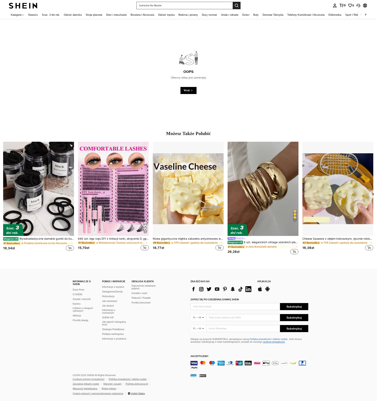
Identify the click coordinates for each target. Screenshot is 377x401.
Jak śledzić (108, 305)
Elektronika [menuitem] (335, 14)
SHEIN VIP (108, 317)
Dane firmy (78, 289)
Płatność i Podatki (141, 298)
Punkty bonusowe (141, 302)
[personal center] (334, 5)
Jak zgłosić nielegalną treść (114, 323)
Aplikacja (264, 281)
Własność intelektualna (85, 388)
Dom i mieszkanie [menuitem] (116, 14)
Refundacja (108, 296)
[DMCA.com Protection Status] (202, 375)
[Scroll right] (365, 15)
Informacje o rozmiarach (108, 311)
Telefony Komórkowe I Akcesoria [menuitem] (306, 14)
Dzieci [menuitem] (245, 14)
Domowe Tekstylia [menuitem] (273, 14)
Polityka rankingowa (113, 334)
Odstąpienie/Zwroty (112, 291)
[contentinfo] (249, 365)
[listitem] (38, 198)
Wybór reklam (109, 388)
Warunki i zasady (112, 384)
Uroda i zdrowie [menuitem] (229, 14)
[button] (358, 5)
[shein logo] (23, 5)
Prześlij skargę (80, 320)
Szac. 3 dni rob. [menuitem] (51, 14)
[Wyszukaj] (237, 5)
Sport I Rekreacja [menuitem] (355, 14)
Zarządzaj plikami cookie (86, 384)
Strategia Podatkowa (113, 329)
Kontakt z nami (139, 293)
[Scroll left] (361, 15)
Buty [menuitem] (256, 14)
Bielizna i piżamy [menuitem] (188, 14)
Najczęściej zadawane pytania (144, 287)
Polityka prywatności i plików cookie (269, 339)
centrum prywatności (274, 342)
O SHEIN (77, 294)
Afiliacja (77, 315)
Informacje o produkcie (114, 338)
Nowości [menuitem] (33, 14)
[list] (221, 289)
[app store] (260, 291)
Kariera (77, 303)
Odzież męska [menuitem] (166, 14)
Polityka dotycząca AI (137, 384)
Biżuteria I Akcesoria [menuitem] (142, 14)
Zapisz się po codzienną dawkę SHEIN (214, 299)
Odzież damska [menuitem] (73, 14)
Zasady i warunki (82, 299)
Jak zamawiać (109, 301)
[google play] (267, 291)
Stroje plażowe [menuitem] (94, 14)
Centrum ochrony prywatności (88, 379)
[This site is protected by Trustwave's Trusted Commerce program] (193, 375)
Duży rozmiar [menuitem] (209, 14)
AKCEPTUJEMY (199, 356)
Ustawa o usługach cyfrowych (83, 309)
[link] (342, 5)
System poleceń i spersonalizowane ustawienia (98, 393)
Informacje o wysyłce (113, 287)
